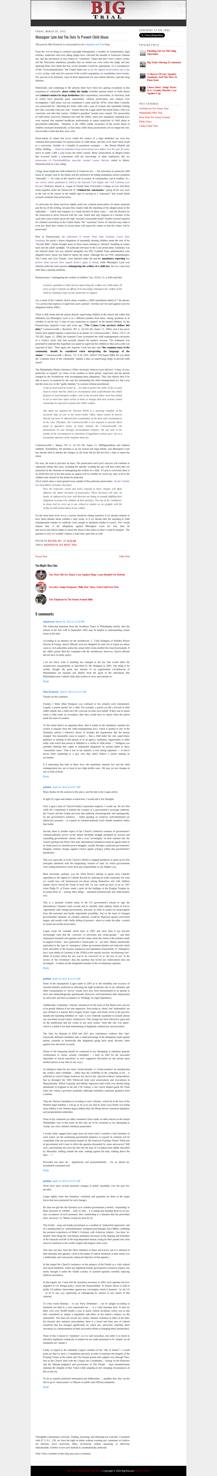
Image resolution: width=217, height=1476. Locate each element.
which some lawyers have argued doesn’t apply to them (66, 262)
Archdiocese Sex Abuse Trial (60, 544)
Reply (46, 681)
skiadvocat (48, 621)
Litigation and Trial (95, 44)
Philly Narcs (145, 121)
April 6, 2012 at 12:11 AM (73, 691)
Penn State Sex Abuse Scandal (154, 117)
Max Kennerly (51, 691)
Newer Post (41, 556)
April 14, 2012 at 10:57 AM (66, 787)
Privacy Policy (142, 1470)
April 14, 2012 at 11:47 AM (66, 1181)
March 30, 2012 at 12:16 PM (69, 621)
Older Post (124, 556)
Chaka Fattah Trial (148, 126)
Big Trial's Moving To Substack (164, 62)
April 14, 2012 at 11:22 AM (66, 978)
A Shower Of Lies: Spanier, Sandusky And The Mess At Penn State (162, 77)
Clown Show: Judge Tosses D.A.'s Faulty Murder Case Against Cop (161, 90)
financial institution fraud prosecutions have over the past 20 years (92, 149)
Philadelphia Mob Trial (150, 112)
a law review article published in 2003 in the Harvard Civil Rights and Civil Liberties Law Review (82, 182)
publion (47, 787)
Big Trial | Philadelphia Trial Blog (84, 1470)
